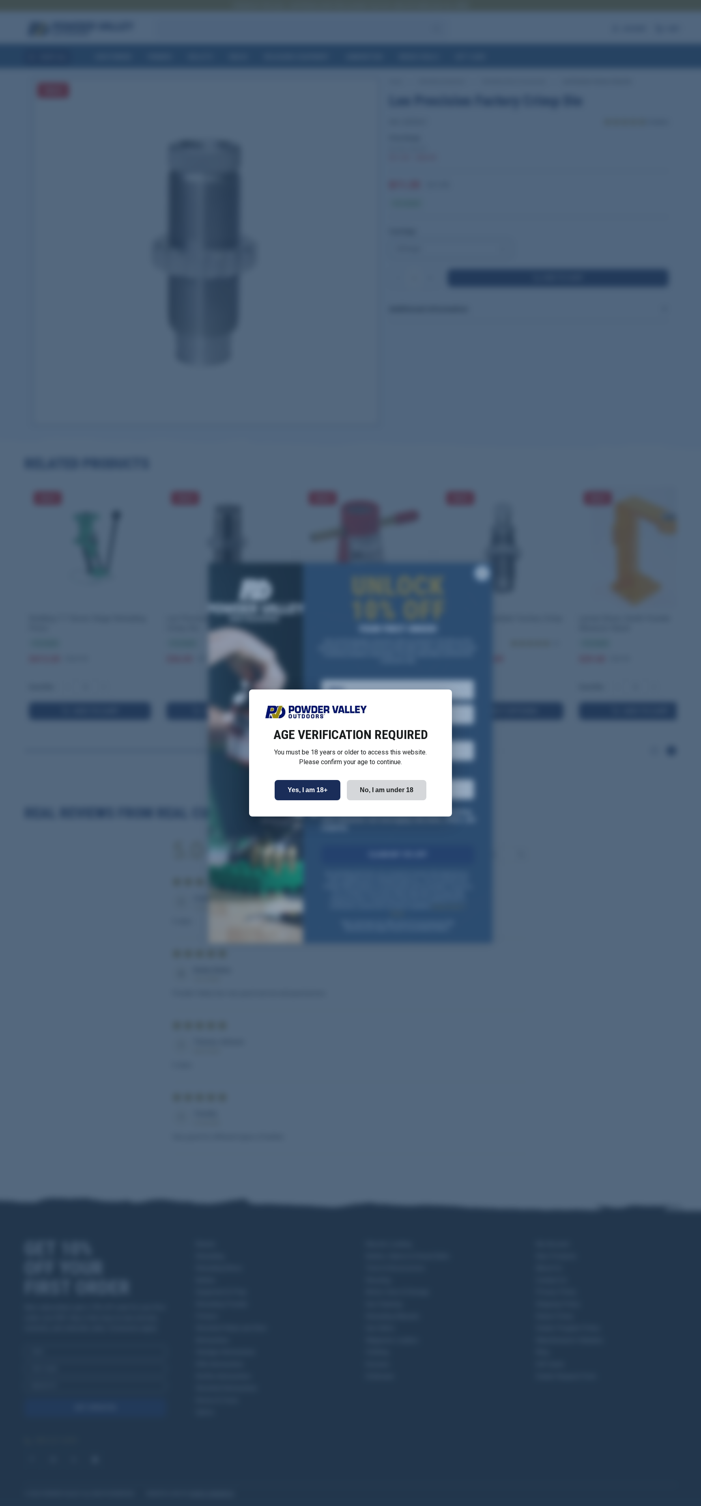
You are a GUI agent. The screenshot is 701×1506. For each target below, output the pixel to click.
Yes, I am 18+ (307, 789)
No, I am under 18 (386, 789)
